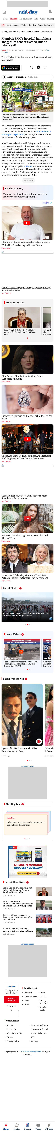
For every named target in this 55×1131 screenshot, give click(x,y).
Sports (42, 992)
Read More (28, 180)
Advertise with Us (14, 1033)
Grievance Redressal (39, 1029)
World (26, 1004)
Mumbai (28, 992)
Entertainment (30, 996)
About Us (10, 1025)
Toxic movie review (28, 25)
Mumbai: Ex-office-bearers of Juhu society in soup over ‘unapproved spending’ (25, 195)
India (26, 1000)
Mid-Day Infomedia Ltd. (31, 1052)
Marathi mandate (13, 25)
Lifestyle (43, 996)
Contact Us (11, 1029)
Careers (10, 1037)
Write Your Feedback (12, 1000)
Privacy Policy (13, 1041)
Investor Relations (38, 1033)
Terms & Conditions (39, 1025)
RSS (32, 1037)
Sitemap (34, 1041)
